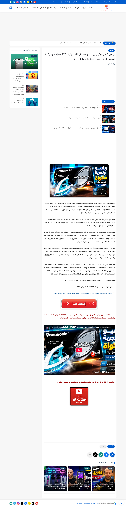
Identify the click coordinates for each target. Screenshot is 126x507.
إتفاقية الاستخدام (84, 2)
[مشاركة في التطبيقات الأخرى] (89, 454)
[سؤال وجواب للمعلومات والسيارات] (106, 8)
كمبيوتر (69, 8)
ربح (54, 8)
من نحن (61, 2)
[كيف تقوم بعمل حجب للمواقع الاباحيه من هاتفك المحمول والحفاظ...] (32, 75)
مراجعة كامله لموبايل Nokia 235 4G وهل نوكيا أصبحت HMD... (80, 486)
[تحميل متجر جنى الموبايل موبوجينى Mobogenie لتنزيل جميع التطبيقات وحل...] (108, 129)
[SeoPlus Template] (115, 503)
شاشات (61, 8)
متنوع (49, 8)
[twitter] (21, 2)
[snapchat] (28, 2)
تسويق (26, 8)
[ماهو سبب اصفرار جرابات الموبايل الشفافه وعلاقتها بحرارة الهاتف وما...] (32, 89)
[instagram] (17, 2)
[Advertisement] (63, 26)
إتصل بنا (67, 2)
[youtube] (34, 2)
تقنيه (91, 8)
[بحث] (11, 8)
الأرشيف (74, 2)
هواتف (76, 8)
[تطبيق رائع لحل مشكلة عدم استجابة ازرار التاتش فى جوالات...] (108, 109)
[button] (106, 454)
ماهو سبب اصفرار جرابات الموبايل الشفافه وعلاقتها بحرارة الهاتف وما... (18, 91)
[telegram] (14, 2)
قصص (43, 8)
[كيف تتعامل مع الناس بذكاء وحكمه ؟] (32, 102)
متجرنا (19, 8)
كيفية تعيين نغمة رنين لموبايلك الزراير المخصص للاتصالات (103, 486)
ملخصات (34, 8)
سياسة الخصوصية (96, 2)
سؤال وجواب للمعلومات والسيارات (88, 503)
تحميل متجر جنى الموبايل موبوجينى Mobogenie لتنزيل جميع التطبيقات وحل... (77, 128)
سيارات (84, 8)
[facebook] (24, 2)
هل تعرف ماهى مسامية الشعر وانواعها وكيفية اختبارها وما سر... (82, 43)
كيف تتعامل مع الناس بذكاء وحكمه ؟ (18, 102)
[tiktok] (31, 2)
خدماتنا (54, 2)
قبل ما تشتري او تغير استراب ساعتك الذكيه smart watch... (56, 486)
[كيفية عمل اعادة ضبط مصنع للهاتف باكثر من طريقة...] (108, 119)
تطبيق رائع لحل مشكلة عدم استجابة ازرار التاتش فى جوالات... (82, 108)
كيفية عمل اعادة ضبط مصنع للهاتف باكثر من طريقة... (84, 118)
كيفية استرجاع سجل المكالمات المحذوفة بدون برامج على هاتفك (25, 63)
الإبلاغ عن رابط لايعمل (110, 2)
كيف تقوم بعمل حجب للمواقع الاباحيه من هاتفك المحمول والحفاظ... (18, 77)
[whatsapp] (11, 2)
